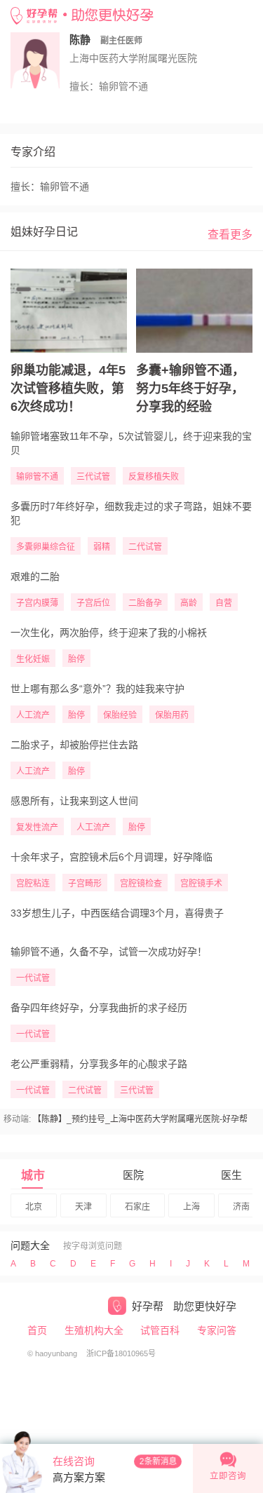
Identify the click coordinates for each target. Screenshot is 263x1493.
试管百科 (160, 1330)
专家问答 (216, 1330)
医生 (231, 1175)
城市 (33, 1175)
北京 (33, 1207)
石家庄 (137, 1207)
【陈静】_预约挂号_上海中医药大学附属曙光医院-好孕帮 (140, 1119)
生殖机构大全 (94, 1330)
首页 (37, 1330)
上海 (191, 1207)
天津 (83, 1207)
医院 (133, 1175)
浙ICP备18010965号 (121, 1353)
